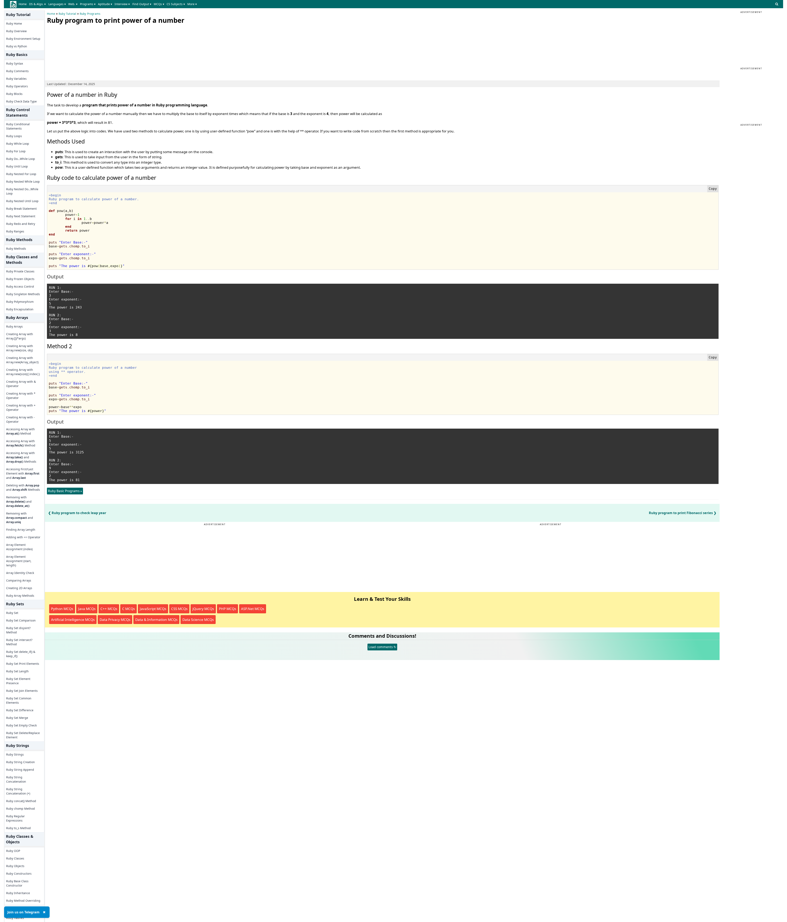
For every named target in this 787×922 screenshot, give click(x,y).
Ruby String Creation (20, 762)
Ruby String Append (20, 770)
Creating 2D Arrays (19, 588)
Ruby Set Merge (17, 718)
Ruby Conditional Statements (18, 126)
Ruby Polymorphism (20, 302)
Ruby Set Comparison (21, 620)
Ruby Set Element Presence (18, 681)
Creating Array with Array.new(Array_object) (22, 360)
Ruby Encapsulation (19, 309)
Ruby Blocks (14, 94)
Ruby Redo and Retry (20, 224)
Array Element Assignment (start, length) (18, 561)
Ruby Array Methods (20, 596)
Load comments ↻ (382, 647)
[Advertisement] (77, 51)
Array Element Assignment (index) (19, 547)
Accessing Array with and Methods (21, 457)
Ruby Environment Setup (23, 39)
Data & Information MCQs (156, 619)
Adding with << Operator (23, 537)
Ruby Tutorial (67, 14)
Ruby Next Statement (20, 216)
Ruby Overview (16, 31)
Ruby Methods (16, 248)
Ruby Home (14, 23)
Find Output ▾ (141, 4)
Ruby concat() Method (21, 801)
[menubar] (108, 4)
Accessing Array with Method (20, 431)
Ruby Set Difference (19, 710)
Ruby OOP (13, 851)
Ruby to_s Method (18, 828)
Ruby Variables (16, 79)
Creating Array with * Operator (20, 396)
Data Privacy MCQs (115, 619)
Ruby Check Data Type (21, 101)
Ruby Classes (15, 858)
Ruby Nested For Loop (21, 174)
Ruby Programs (90, 14)
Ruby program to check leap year (79, 513)
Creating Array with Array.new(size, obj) (19, 348)
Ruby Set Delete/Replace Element (23, 735)
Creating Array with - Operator (20, 419)
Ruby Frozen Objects (20, 279)
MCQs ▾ (159, 4)
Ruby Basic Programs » (65, 491)
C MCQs (128, 608)
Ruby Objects (15, 866)
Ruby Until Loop (17, 166)
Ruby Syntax (14, 63)
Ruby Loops (14, 136)
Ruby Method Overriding (23, 901)
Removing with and (19, 501)
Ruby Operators (17, 86)
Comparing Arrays (18, 580)
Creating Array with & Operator (21, 384)
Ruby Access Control (20, 286)
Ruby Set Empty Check (21, 725)
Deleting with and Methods (23, 487)
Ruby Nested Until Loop (22, 201)
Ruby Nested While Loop (23, 181)
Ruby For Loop (16, 151)
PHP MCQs (227, 608)
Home (23, 4)
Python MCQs (62, 608)
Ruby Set (12, 613)
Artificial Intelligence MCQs (73, 619)
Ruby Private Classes (20, 271)
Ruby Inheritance (18, 893)
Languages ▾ (57, 4)
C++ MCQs (108, 608)
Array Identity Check (20, 573)
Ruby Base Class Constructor (17, 883)
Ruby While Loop (17, 144)
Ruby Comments (17, 71)
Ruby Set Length (17, 671)
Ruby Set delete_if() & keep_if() (20, 654)
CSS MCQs (179, 608)
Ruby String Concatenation (16, 779)
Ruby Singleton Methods (23, 294)
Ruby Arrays (14, 326)
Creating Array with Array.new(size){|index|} (23, 372)
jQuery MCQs (203, 608)
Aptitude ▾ (105, 4)
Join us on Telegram (23, 912)
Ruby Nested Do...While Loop (22, 191)
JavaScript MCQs (153, 608)
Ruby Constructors (19, 873)
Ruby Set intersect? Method (19, 642)
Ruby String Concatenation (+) (18, 791)
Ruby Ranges (15, 231)
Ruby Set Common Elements (18, 700)
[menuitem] (23, 4)
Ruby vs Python (16, 46)
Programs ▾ (88, 4)
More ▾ (192, 4)
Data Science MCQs (198, 619)
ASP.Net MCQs (252, 608)
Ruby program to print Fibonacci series (681, 513)
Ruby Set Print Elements (22, 664)
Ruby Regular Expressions (15, 818)
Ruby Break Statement (21, 209)
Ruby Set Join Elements (22, 691)
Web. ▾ (72, 4)
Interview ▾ (122, 4)
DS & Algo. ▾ (37, 4)
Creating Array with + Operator (20, 407)
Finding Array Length (20, 530)
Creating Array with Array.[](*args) (19, 336)
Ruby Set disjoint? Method (18, 630)
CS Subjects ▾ (176, 4)
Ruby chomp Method (20, 808)
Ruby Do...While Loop (20, 159)
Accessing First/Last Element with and (22, 473)
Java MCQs (87, 608)
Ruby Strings (15, 754)
